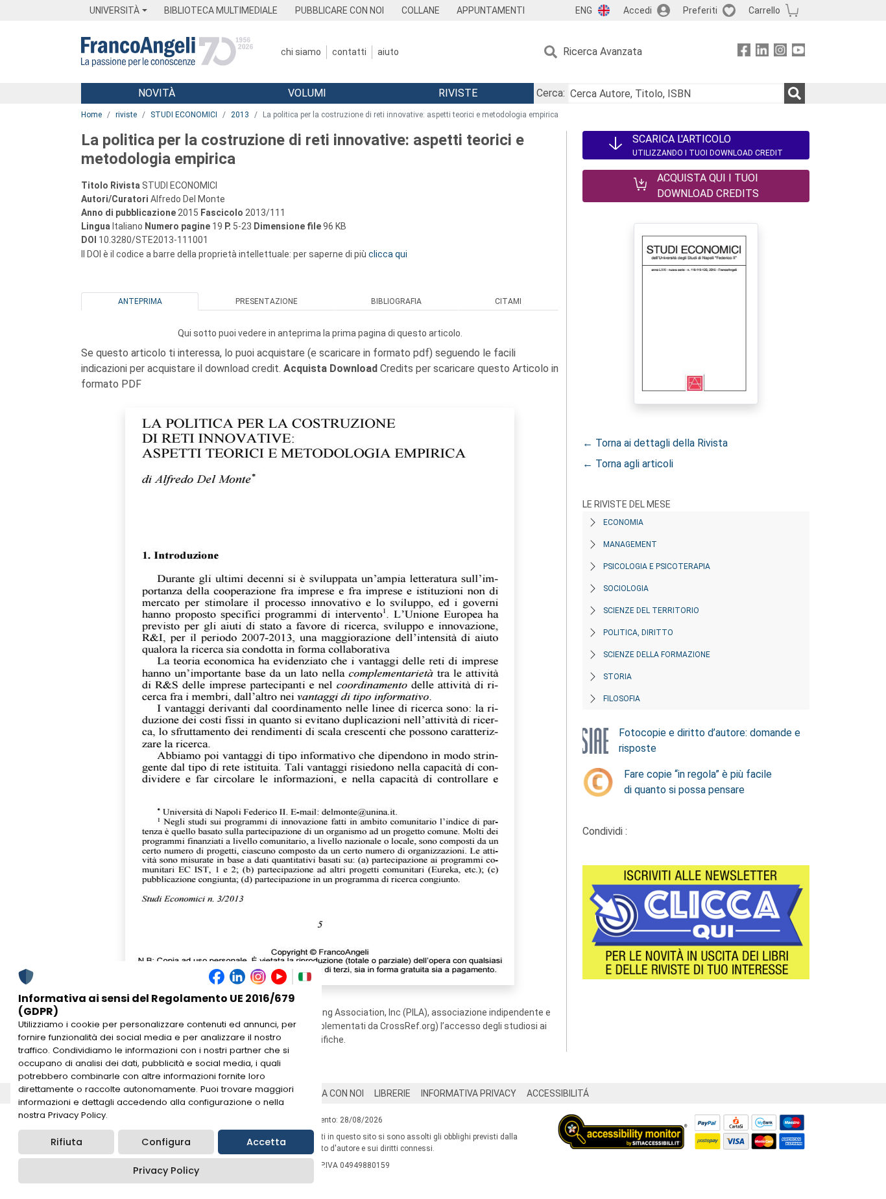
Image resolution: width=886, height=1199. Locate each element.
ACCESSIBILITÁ (558, 1093)
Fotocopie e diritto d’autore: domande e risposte (709, 740)
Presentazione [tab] (266, 301)
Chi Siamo (301, 52)
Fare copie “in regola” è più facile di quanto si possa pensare (698, 782)
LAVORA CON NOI (329, 1093)
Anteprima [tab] (140, 301)
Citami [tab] (508, 301)
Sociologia (626, 588)
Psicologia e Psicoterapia (656, 566)
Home (91, 114)
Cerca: (550, 93)
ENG (583, 10)
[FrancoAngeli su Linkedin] (762, 52)
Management (630, 544)
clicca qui (387, 254)
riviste (126, 114)
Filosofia (621, 698)
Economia (623, 522)
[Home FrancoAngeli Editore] (167, 51)
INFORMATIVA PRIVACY (468, 1093)
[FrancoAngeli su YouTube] (798, 52)
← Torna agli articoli (627, 464)
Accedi (637, 10)
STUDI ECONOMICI (183, 114)
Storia (617, 676)
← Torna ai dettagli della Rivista (655, 443)
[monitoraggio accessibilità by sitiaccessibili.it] (623, 1121)
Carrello (764, 10)
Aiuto (388, 52)
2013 (240, 114)
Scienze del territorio (651, 610)
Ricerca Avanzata (602, 51)
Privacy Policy (166, 1170)
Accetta (266, 1141)
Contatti (349, 52)
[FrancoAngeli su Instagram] (780, 52)
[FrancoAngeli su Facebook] (743, 52)
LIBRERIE (392, 1093)
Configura (166, 1141)
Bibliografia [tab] (396, 301)
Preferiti (700, 10)
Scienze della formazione (656, 654)
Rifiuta (66, 1141)
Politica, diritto (638, 632)
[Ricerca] (794, 93)
